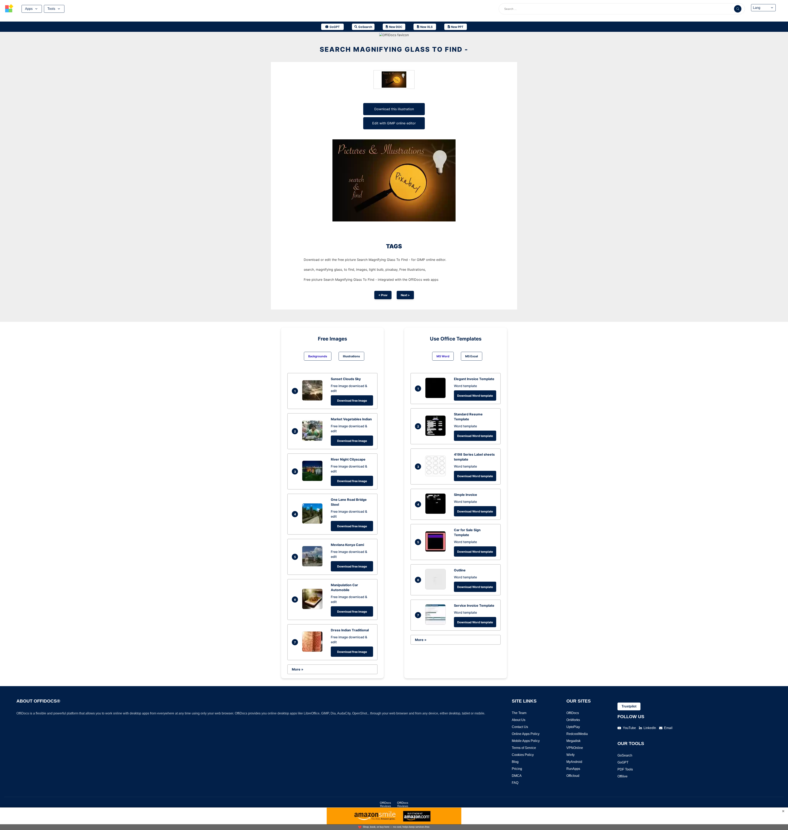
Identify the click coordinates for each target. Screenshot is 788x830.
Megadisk (573, 741)
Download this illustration (394, 109)
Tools (51, 8)
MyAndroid (574, 762)
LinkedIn (650, 728)
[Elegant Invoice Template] (436, 397)
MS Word (442, 356)
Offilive (622, 776)
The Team (519, 713)
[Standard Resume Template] (436, 435)
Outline (460, 570)
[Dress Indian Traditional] (313, 651)
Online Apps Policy (525, 734)
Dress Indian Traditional (350, 630)
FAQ (515, 782)
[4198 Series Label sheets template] (436, 475)
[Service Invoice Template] (436, 623)
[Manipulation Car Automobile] (313, 608)
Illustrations (351, 356)
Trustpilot (629, 706)
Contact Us (520, 727)
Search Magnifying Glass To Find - (394, 49)
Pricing (517, 768)
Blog (515, 762)
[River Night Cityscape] (313, 480)
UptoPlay (573, 727)
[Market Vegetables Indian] (313, 440)
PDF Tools (625, 769)
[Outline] (436, 588)
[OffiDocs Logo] (9, 9)
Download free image (352, 400)
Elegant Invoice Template (474, 379)
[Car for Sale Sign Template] (436, 550)
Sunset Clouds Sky (346, 379)
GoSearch (624, 755)
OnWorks (573, 720)
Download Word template (475, 395)
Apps (29, 8)
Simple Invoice (465, 495)
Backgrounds (317, 356)
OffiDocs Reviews (385, 804)
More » (297, 669)
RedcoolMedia (577, 734)
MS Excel (471, 356)
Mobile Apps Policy (526, 741)
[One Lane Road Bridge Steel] (313, 522)
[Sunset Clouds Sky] (313, 399)
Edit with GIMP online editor (394, 123)
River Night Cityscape (348, 459)
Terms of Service (524, 748)
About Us (518, 720)
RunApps (573, 768)
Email (668, 728)
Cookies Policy (523, 755)
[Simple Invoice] (436, 513)
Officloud (572, 775)
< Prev (382, 295)
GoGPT (623, 762)
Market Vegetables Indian (351, 419)
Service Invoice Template (474, 605)
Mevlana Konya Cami (347, 545)
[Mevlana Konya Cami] (313, 565)
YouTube (629, 728)
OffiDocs (572, 713)
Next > (405, 295)
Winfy (570, 755)
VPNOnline (574, 748)
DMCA (517, 775)
